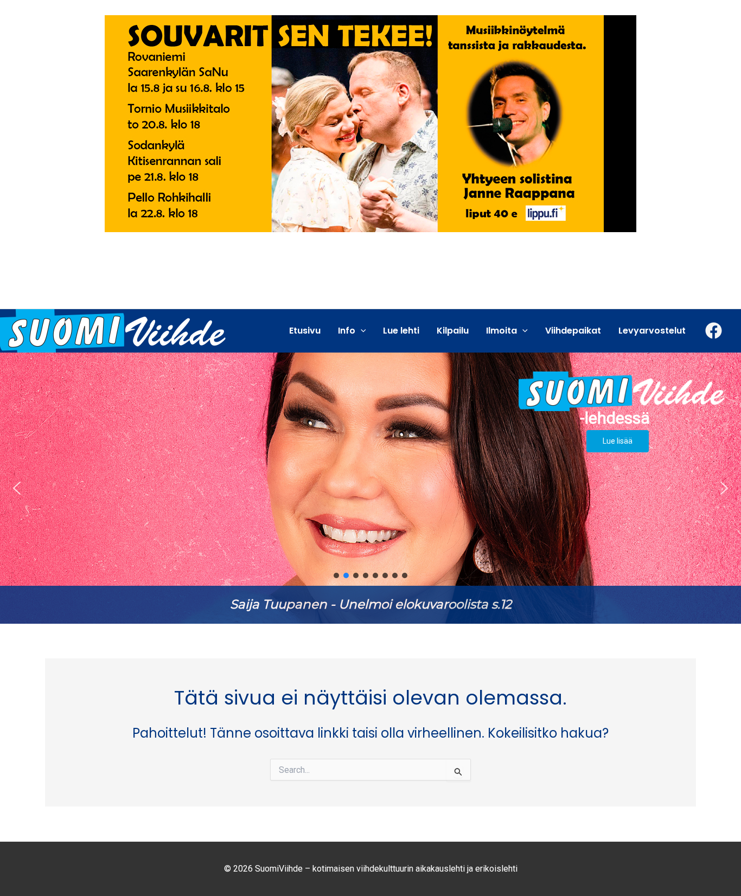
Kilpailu (453, 330)
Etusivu (305, 330)
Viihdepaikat (573, 330)
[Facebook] (713, 330)
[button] (370, 488)
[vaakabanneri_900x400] (370, 123)
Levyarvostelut (652, 330)
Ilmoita (501, 330)
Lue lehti (401, 330)
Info (346, 330)
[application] (360, 331)
